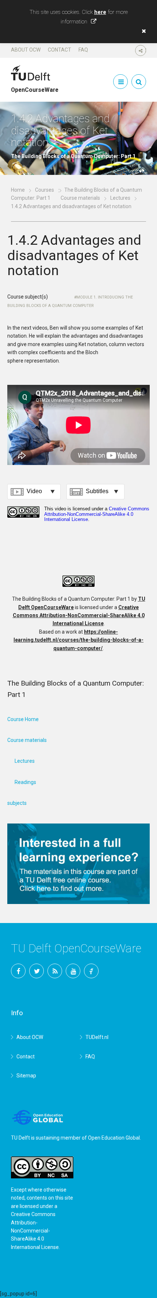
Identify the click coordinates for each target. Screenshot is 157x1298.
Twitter (36, 971)
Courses (44, 190)
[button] (142, 31)
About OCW (26, 50)
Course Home (23, 719)
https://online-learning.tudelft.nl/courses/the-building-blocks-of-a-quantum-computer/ (78, 640)
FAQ (83, 50)
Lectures (120, 198)
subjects (17, 803)
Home (18, 190)
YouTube (73, 971)
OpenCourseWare (34, 86)
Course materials (80, 198)
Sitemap (26, 1075)
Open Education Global (114, 1138)
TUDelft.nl (96, 1037)
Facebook (18, 971)
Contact (59, 50)
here (100, 12)
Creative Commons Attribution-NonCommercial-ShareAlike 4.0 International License (79, 615)
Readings (25, 782)
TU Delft (91, 971)
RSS (54, 971)
